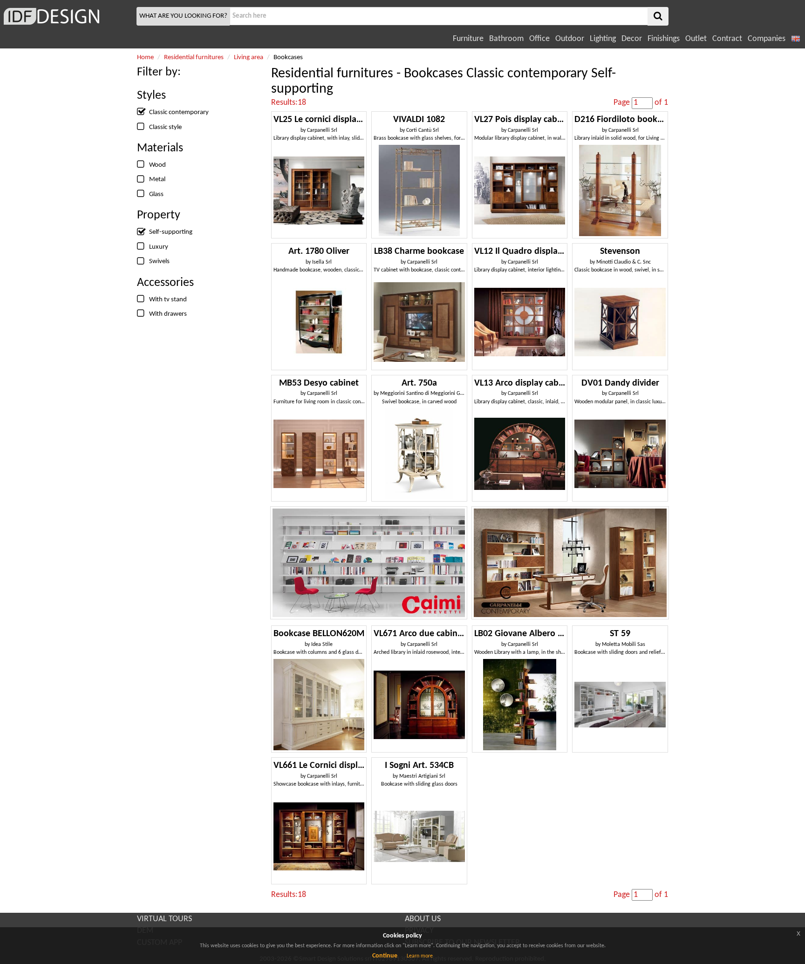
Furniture (468, 38)
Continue (384, 955)
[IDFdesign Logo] (67, 16)
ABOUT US (423, 919)
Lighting (603, 38)
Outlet (696, 38)
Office (539, 38)
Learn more (420, 956)
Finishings (664, 38)
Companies (766, 38)
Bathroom (506, 38)
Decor (631, 38)
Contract (727, 38)
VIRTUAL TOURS (164, 919)
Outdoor (569, 38)
